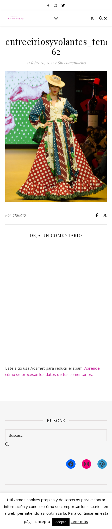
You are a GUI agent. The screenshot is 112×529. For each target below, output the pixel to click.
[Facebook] (71, 464)
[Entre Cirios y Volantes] (15, 18)
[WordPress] (102, 464)
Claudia (19, 215)
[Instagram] (86, 464)
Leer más (79, 521)
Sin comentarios (72, 62)
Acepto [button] (60, 521)
